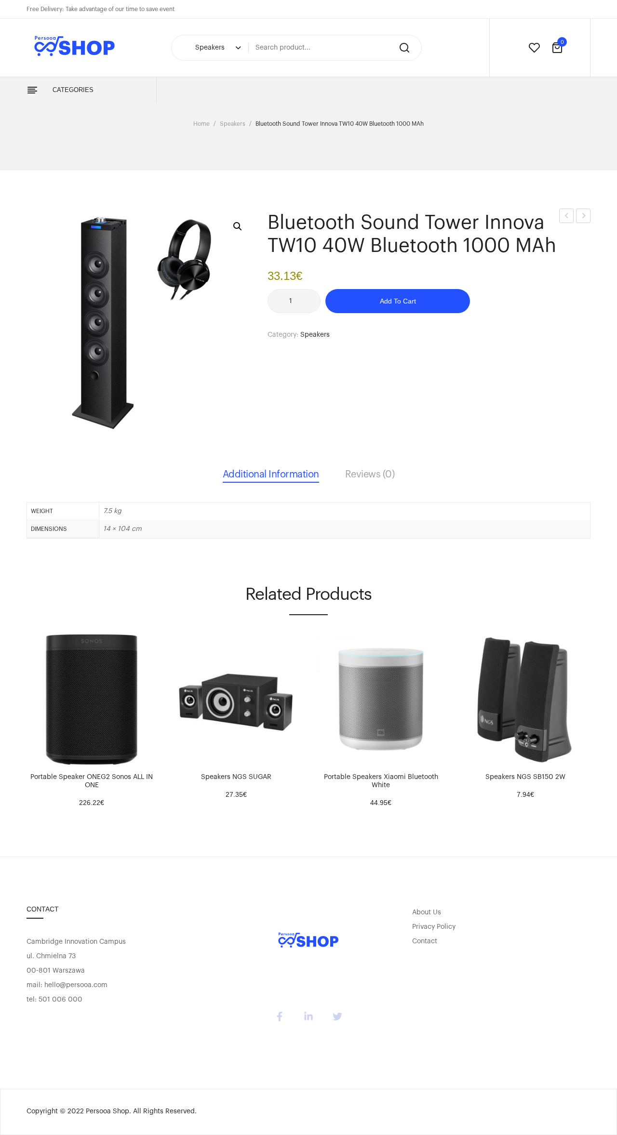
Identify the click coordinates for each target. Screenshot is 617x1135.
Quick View (63, 754)
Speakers (232, 124)
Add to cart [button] (39, 754)
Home (201, 124)
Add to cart (398, 301)
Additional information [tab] (271, 474)
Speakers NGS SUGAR (236, 777)
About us (426, 912)
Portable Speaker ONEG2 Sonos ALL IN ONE (91, 781)
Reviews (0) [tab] (370, 474)
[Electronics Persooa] (308, 940)
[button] (237, 226)
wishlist (534, 47)
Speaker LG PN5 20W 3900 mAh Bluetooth (583, 217)
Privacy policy (434, 927)
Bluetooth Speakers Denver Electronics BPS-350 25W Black (567, 217)
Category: (283, 334)
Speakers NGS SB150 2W (525, 777)
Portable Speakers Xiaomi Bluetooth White (381, 781)
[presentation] (28, 713)
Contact (424, 941)
